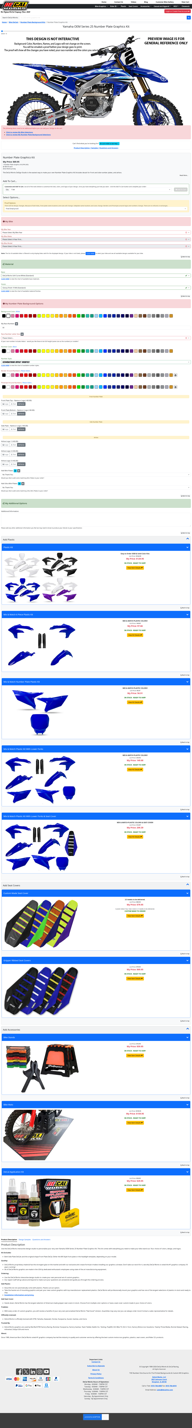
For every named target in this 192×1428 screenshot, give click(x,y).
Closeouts (186, 6)
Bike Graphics (100, 6)
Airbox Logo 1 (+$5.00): (9, 441)
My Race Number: (8, 324)
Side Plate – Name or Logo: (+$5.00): (14, 426)
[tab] (9, 1240)
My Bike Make (6, 236)
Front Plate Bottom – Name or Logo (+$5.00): (18, 410)
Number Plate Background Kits (32, 22)
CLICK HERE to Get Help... (110, 144)
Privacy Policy (95, 1374)
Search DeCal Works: (10, 17)
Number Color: (9, 347)
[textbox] (94, 362)
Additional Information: (10, 511)
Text (14, 404)
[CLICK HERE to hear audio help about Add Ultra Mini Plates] (19, 483)
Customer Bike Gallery (165, 2)
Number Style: (6, 358)
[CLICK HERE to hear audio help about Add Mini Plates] (15, 470)
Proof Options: (10, 203)
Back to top (186, 257)
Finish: (3, 284)
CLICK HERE (90, 253)
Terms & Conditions (96, 1378)
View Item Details (134, 568)
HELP (176, 6)
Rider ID (113, 6)
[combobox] (96, 362)
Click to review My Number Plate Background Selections (28, 135)
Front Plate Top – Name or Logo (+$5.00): (16, 400)
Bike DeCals (13, 22)
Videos (133, 2)
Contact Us (118, 2)
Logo (6, 404)
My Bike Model (6, 243)
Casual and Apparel (162, 6)
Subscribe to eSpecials (96, 1366)
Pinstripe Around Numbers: (16, 383)
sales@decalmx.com (165, 1390)
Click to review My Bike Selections (19, 132)
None (22, 404)
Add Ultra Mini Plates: (9, 483)
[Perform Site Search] (189, 17)
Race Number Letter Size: (11, 334)
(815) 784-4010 (171, 1386)
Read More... (184, 175)
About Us (96, 1370)
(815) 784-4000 (156, 1386)
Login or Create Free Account (177, 11)
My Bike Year (6, 229)
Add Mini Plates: (7, 471)
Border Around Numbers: (16, 371)
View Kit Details (134, 635)
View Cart (185, 2)
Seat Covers (133, 6)
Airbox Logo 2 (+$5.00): (9, 451)
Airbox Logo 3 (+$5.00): (9, 461)
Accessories (145, 6)
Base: (3, 272)
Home (104, 2)
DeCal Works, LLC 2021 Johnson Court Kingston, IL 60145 (159, 1379)
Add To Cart (181, 189)
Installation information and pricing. (19, 1295)
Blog (146, 2)
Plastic (123, 6)
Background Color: (10, 311)
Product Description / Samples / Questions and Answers (96, 148)
